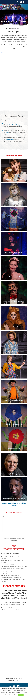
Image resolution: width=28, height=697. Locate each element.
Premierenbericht (10, 139)
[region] (14, 526)
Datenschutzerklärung (17, 692)
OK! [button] (21, 694)
